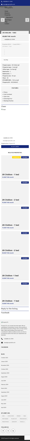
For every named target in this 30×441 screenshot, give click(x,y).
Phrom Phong (5, 421)
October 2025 (4, 357)
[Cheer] (15, 122)
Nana (24, 415)
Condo (14, 67)
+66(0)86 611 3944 (7, 1)
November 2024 (5, 365)
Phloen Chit (14, 418)
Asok (3, 415)
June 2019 (3, 399)
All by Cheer (15, 146)
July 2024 (3, 380)
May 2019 (3, 403)
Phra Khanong (23, 418)
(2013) (6, 44)
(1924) (16, 44)
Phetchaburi (5, 418)
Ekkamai (18, 415)
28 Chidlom (15, 65)
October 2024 (4, 369)
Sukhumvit (14, 421)
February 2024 (4, 384)
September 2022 (5, 392)
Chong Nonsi (11, 415)
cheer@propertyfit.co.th (9, 4)
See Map (6, 59)
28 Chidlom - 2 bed (10, 200)
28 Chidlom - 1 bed (10, 174)
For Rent (12, 69)
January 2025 (4, 361)
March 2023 (4, 388)
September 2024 (5, 373)
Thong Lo (22, 421)
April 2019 (3, 407)
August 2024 (4, 376)
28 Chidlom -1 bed (10, 275)
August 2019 (4, 396)
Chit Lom (14, 80)
